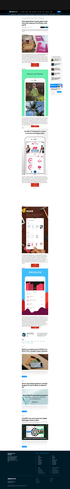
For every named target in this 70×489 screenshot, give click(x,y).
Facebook (36, 453)
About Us (39, 467)
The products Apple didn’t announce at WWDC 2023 (57, 78)
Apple (25, 341)
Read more (24, 376)
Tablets (53, 456)
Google (44, 341)
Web (35, 341)
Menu (8, 11)
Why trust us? (39, 17)
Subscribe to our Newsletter (55, 467)
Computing (39, 457)
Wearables (53, 457)
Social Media (32, 341)
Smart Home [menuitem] (47, 11)
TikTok (42, 453)
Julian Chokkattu (24, 27)
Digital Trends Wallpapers (55, 470)
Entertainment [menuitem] (34, 11)
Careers (37, 478)
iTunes (35, 126)
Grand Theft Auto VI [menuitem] (13, 14)
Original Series (54, 464)
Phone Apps (23, 342)
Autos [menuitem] (43, 11)
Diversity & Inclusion (38, 481)
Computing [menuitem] (23, 11)
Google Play (35, 65)
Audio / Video (40, 460)
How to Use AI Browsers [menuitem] (38, 14)
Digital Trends (12, 12)
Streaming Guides (54, 460)
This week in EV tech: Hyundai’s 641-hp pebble (57, 64)
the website (31, 326)
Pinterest (44, 453)
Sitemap (51, 481)
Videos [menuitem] (51, 11)
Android (23, 341)
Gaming (39, 458)
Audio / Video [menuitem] (39, 11)
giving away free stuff (41, 54)
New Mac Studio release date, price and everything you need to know (57, 69)
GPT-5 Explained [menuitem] (58, 14)
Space (53, 458)
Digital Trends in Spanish (55, 471)
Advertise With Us (40, 470)
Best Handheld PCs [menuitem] (32, 14)
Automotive (39, 464)
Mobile (28, 341)
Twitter (39, 453)
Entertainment (40, 462)
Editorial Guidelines (40, 471)
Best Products (54, 461)
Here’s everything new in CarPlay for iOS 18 (57, 74)
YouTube (41, 453)
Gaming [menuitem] (30, 11)
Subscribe (59, 91)
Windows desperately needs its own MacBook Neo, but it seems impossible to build (57, 60)
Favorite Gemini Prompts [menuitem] (52, 14)
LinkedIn (46, 453)
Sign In (59, 11)
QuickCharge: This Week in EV (29, 342)
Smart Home (39, 461)
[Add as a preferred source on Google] (42, 27)
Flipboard (47, 453)
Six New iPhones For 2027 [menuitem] (20, 14)
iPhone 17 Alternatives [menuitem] (45, 14)
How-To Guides (54, 462)
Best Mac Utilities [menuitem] (27, 14)
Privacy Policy (52, 93)
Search (62, 11)
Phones (39, 456)
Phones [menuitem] (27, 11)
